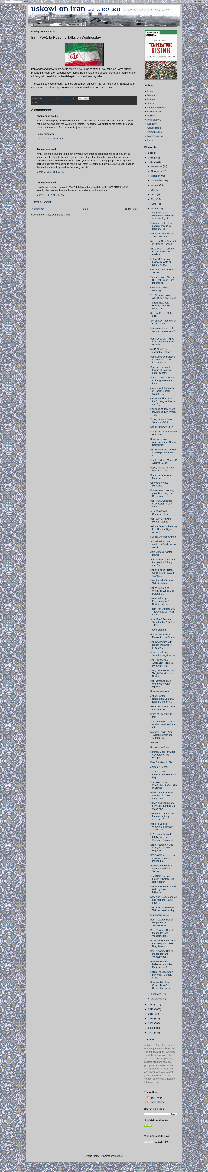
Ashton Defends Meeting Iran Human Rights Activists (163, 529)
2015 (151, 157)
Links (150, 140)
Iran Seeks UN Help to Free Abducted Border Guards (163, 341)
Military (151, 95)
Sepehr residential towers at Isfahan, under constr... (160, 370)
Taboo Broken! (158, 629)
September (157, 180)
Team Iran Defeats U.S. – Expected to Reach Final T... (163, 611)
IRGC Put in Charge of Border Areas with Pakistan (162, 251)
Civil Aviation (154, 111)
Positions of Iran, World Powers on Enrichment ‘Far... (163, 412)
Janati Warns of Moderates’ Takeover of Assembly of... (162, 215)
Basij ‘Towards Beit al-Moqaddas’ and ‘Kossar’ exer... (162, 922)
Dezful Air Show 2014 (161, 427)
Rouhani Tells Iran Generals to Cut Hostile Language (160, 985)
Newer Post (38, 209)
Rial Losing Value (159, 915)
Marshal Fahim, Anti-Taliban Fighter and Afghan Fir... (161, 735)
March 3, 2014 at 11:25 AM (51, 138)
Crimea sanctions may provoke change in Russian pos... (162, 493)
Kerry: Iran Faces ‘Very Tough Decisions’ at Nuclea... (162, 673)
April (153, 204)
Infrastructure (154, 132)
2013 (151, 1004)
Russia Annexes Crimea (163, 536)
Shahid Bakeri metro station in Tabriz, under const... (163, 544)
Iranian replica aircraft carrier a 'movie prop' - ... (163, 331)
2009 (151, 1023)
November (157, 171)
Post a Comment (43, 202)
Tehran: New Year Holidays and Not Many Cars (160, 305)
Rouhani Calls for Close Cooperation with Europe (162, 754)
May (153, 199)
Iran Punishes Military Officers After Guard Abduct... (162, 573)
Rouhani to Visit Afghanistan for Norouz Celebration (163, 442)
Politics (151, 115)
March (155, 208)
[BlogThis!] (81, 98)
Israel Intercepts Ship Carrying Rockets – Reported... (161, 847)
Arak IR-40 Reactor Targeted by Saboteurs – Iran (163, 622)
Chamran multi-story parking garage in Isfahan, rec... (161, 226)
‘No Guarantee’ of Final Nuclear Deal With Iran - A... (163, 724)
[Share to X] (83, 98)
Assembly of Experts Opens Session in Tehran (161, 868)
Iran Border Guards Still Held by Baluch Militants (163, 889)
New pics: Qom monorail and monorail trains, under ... (163, 900)
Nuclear (151, 99)
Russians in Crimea (160, 747)
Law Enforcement (156, 107)
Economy (152, 123)
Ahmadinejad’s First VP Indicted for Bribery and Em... (162, 562)
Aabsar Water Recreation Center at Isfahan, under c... (162, 699)
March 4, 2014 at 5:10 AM (50, 195)
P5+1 (54, 102)
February (156, 994)
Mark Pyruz (156, 1098)
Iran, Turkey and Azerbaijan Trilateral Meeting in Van (161, 663)
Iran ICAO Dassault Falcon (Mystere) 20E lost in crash (162, 879)
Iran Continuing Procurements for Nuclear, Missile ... (161, 601)
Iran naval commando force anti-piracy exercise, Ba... (162, 816)
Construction (154, 128)
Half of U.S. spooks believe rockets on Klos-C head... (161, 262)
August (155, 185)
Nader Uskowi (157, 1102)
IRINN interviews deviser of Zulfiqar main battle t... (163, 452)
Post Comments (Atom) (58, 214)
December (157, 166)
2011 (151, 1014)
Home (84, 209)
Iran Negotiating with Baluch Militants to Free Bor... (161, 645)
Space (150, 103)
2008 (151, 1028)
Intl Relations (154, 119)
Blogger (118, 1156)
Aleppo (154, 742)
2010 (151, 1018)
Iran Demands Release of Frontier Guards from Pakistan (162, 359)
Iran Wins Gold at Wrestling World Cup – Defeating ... (163, 591)
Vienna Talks (65, 102)
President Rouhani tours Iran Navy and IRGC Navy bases (163, 943)
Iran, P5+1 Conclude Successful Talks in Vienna (161, 503)
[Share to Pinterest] (88, 98)
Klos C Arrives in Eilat (161, 762)
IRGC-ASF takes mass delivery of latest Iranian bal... (162, 858)
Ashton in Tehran (159, 767)
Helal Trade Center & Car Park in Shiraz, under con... (161, 795)
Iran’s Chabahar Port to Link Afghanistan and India (162, 380)
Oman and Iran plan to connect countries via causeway (162, 806)
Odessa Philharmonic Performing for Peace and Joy (162, 401)
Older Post (130, 209)
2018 (151, 153)
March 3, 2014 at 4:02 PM (50, 171)
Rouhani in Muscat (160, 691)
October (155, 175)
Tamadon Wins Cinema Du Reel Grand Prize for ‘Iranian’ (162, 280)
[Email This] (79, 98)
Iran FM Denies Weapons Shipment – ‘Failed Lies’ (162, 827)
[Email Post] (74, 98)
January (155, 998)
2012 (151, 1009)
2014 (151, 162)
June (154, 194)
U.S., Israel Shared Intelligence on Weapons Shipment (161, 837)
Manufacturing (155, 136)
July (153, 189)
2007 (151, 1032)
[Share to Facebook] (85, 98)
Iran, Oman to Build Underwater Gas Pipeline (160, 684)
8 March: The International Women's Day (163, 774)
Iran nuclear (45, 102)
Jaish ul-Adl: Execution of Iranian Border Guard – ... (162, 391)
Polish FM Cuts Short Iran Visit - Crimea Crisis (161, 975)
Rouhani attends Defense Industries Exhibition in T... (161, 964)
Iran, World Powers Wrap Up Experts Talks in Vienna (163, 785)
